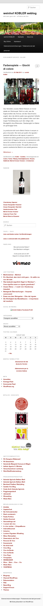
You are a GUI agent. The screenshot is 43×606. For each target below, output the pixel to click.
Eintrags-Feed (8, 382)
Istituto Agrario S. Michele (12, 466)
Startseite (21, 37)
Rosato (32, 159)
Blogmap (6, 575)
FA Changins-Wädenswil (12, 459)
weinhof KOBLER (9, 37)
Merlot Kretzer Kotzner (10, 212)
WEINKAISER (8, 560)
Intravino (6, 531)
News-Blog (7, 585)
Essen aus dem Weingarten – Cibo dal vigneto (19, 296)
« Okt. (10, 353)
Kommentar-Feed (9, 384)
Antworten (30, 161)
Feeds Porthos (8, 517)
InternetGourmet (9, 529)
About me (30, 37)
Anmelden (7, 379)
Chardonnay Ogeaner (10, 202)
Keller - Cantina (20, 157)
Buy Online (7, 41)
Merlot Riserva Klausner (11, 216)
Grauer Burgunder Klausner (12, 205)
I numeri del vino (9, 524)
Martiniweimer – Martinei (12, 275)
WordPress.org (8, 386)
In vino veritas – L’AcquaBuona (14, 526)
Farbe (10, 159)
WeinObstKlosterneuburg (12, 471)
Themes (6, 590)
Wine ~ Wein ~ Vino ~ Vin (12, 562)
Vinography (7, 557)
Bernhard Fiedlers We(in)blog (13, 484)
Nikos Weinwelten (9, 536)
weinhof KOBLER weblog (20, 13)
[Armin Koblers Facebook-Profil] (22, 310)
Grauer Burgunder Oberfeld (12, 207)
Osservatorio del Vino (11, 538)
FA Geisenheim (8, 461)
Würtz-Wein (7, 499)
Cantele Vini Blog (9, 487)
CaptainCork (7, 509)
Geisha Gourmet (9, 519)
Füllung (15, 159)
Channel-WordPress (10, 578)
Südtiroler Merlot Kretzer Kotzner (14, 161)
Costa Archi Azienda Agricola (13, 489)
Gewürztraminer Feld (10, 209)
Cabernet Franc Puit (9, 214)
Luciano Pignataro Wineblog (13, 533)
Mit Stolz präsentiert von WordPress (21, 602)
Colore (5, 159)
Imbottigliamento (23, 159)
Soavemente (7, 543)
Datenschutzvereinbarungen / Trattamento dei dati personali (19, 48)
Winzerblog (7, 496)
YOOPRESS (7, 567)
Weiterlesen (8, 152)
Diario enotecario (9, 514)
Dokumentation (8, 580)
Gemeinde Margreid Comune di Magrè (16, 464)
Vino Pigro (7, 555)
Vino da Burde (8, 550)
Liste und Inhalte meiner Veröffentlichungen (17, 234)
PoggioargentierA (9, 491)
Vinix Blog (7, 548)
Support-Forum (8, 587)
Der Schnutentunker (10, 512)
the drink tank (8, 545)
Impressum (17, 41)
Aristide (6, 507)
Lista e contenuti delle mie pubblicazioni (16, 239)
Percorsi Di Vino (9, 541)
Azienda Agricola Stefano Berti (14, 479)
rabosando (7, 494)
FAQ (4, 583)
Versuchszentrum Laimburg (13, 469)
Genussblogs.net (9, 521)
